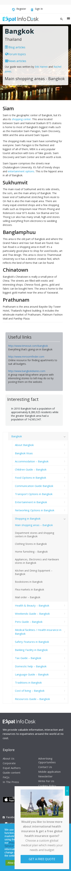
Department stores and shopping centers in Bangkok (34, 534)
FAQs (6, 777)
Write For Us (46, 781)
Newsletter (45, 776)
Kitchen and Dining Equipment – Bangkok (33, 572)
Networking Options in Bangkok (34, 510)
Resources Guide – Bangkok (32, 699)
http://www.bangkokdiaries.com (26, 371)
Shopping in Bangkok (27, 518)
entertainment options (21, 171)
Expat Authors (12, 768)
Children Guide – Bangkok (30, 469)
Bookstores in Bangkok (29, 581)
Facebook (12, 817)
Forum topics (17, 54)
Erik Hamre (41, 66)
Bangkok (16, 436)
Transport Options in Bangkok (33, 494)
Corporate (9, 763)
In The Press (11, 782)
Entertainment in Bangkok (31, 502)
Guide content (11, 772)
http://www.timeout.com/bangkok (28, 345)
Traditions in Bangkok (28, 682)
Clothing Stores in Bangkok (31, 544)
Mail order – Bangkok (27, 597)
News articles (17, 61)
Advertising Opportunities (47, 760)
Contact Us (45, 767)
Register (21, 8)
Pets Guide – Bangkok (28, 621)
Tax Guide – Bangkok (28, 658)
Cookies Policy (47, 785)
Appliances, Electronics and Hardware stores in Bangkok (37, 561)
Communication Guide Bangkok (34, 486)
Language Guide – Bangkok (32, 674)
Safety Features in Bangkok (32, 642)
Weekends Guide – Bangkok (32, 613)
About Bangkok (24, 445)
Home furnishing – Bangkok (31, 551)
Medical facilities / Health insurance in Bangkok (38, 631)
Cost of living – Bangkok (29, 690)
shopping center (21, 119)
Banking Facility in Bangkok (31, 650)
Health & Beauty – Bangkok (32, 605)
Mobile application (49, 771)
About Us (8, 758)
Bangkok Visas (24, 453)
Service (9, 845)
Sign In (39, 8)
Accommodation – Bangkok (31, 461)
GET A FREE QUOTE (42, 859)
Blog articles (16, 47)
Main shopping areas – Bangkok (34, 525)
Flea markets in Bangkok (29, 589)
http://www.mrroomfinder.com (26, 356)
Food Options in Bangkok (30, 477)
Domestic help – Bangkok (30, 666)
